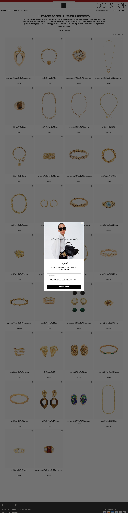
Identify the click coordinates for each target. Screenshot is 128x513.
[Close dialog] (82, 223)
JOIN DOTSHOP (64, 287)
